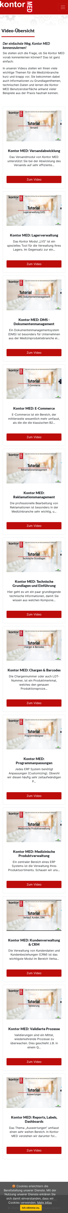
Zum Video (34, 179)
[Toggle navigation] (63, 7)
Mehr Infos (44, 1202)
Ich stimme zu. (31, 1207)
